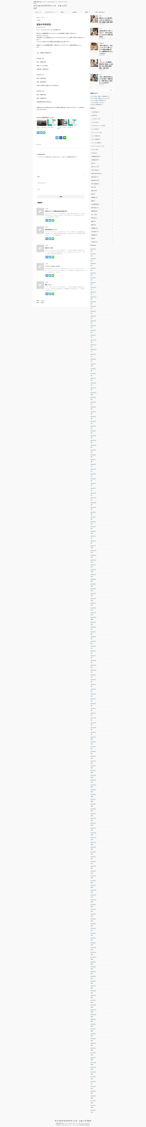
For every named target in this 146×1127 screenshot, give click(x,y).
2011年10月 (93, 1072)
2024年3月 (93, 368)
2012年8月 (93, 1024)
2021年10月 (93, 502)
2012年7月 (93, 1028)
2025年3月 (93, 325)
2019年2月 (93, 651)
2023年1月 (93, 430)
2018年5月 (93, 694)
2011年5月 (93, 1095)
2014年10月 (93, 899)
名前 (38, 176)
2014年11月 (93, 895)
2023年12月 (93, 383)
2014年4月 (93, 928)
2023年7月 (93, 407)
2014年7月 (93, 914)
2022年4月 (93, 473)
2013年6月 (93, 976)
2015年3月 (93, 875)
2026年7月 (93, 253)
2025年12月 (93, 287)
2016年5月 (93, 808)
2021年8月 (93, 512)
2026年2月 (93, 277)
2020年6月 (93, 579)
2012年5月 (93, 1038)
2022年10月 (93, 445)
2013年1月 (93, 1000)
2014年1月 (93, 942)
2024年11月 (93, 344)
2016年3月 (93, 818)
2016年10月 (93, 784)
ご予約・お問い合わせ (100, 12)
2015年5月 (93, 866)
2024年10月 (93, 349)
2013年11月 (93, 952)
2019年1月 (93, 655)
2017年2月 (93, 765)
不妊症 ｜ (63, 12)
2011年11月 (93, 1067)
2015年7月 (93, 856)
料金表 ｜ (87, 12)
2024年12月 (93, 340)
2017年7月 (93, 741)
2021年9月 (93, 507)
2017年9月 (93, 732)
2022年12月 (93, 435)
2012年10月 (93, 1014)
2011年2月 (93, 1110)
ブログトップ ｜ (39, 12)
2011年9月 (93, 1076)
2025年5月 (93, 320)
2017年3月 (93, 761)
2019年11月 (93, 612)
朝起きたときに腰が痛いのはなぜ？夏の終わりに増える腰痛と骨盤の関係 (106, 20)
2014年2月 (93, 938)
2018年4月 (93, 698)
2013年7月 (93, 971)
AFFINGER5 (87, 1124)
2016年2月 (93, 823)
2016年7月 (93, 799)
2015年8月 (93, 851)
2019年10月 (93, 617)
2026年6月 (93, 258)
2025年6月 (93, 316)
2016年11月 (93, 780)
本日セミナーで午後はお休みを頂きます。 (56, 211)
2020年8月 (93, 569)
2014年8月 (93, 909)
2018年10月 (93, 670)
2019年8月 (93, 627)
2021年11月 (93, 497)
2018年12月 (93, 660)
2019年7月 (93, 631)
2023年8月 (93, 402)
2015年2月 (93, 880)
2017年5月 (93, 751)
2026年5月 (93, 263)
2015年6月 (93, 861)
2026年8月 (93, 249)
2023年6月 (93, 411)
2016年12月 (93, 775)
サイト (38, 189)
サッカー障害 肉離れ (95, 96)
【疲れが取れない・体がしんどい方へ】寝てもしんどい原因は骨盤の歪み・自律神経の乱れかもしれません (106, 49)
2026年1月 (93, 282)
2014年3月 (93, 933)
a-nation (92, 104)
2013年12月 (93, 947)
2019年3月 (93, 646)
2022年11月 (93, 440)
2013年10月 (93, 957)
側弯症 (42, 302)
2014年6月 (93, 918)
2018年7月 (93, 684)
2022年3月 (93, 478)
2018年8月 (93, 679)
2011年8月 (93, 1081)
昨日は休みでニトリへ (51, 229)
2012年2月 (93, 1052)
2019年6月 (93, 636)
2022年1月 (93, 488)
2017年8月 (93, 737)
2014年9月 (93, 904)
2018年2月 (93, 708)
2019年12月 (93, 607)
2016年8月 (93, 794)
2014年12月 (93, 890)
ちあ (101, 102)
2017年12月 (93, 718)
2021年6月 (93, 521)
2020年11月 (93, 555)
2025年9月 (93, 301)
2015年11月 (93, 837)
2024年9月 (93, 354)
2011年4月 (93, 1100)
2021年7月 (93, 517)
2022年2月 (93, 483)
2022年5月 (93, 469)
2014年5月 (93, 923)
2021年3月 (93, 536)
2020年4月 (93, 588)
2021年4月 (93, 531)
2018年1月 (93, 713)
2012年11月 (93, 1009)
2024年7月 (93, 363)
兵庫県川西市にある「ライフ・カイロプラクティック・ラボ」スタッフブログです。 (73, 1123)
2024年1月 (93, 378)
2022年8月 (93, 454)
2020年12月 (93, 550)
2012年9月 (93, 1019)
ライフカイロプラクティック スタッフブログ (73, 1121)
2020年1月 (93, 603)
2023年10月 (93, 392)
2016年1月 (93, 828)
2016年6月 (93, 804)
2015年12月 (93, 832)
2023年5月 (93, 416)
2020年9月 (93, 564)
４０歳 (42, 300)
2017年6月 (93, 746)
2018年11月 (93, 665)
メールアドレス (41, 183)
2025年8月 (93, 306)
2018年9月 (93, 674)
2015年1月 (93, 885)
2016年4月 (93, 813)
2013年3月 (93, 990)
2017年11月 (93, 722)
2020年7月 (93, 574)
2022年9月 (93, 450)
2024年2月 (93, 373)
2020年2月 (93, 598)
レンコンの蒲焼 (94, 100)
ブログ (39, 144)
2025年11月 (93, 292)
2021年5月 (93, 526)
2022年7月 (93, 459)
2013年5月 (93, 981)
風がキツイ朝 (49, 248)
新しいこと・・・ (50, 284)
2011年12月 (93, 1062)
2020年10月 (93, 560)
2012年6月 (93, 1033)
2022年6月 (93, 464)
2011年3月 (93, 1105)
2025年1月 (93, 335)
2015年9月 (93, 847)
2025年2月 (93, 330)
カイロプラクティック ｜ (51, 12)
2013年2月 (93, 995)
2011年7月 (93, 1086)
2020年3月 (93, 593)
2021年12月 (93, 493)
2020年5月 (93, 584)
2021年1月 (93, 545)
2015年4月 (93, 871)
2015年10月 (93, 842)
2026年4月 (93, 268)
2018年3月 (93, 703)
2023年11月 (93, 387)
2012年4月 (93, 1043)
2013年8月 (93, 966)
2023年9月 (93, 397)
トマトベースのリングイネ (52, 266)
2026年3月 (93, 273)
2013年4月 (93, 985)
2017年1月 (93, 770)
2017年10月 (93, 727)
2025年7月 (93, 311)
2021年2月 (93, 540)
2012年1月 (93, 1057)
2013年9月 (93, 962)
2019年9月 (93, 622)
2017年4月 (93, 756)
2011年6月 (93, 1091)
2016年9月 (93, 789)
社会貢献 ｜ (75, 12)
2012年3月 (93, 1048)
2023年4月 (93, 421)
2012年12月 (93, 1005)
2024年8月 (93, 359)
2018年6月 (93, 689)
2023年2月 (93, 426)
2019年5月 (93, 641)
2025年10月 (93, 296)
